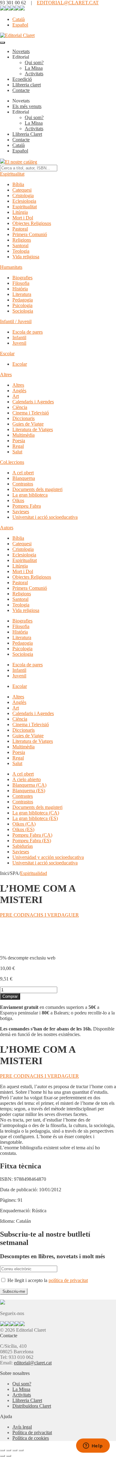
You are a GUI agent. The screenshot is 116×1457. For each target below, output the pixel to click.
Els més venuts (26, 106)
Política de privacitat (32, 1432)
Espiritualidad (33, 873)
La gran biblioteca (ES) (35, 818)
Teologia (20, 251)
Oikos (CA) (24, 823)
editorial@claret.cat (33, 1362)
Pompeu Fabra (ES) (31, 840)
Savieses (20, 511)
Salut (17, 451)
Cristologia (23, 195)
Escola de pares (27, 332)
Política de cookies (30, 1438)
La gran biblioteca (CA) (35, 812)
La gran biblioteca (30, 494)
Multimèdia (23, 435)
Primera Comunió (29, 234)
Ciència (19, 407)
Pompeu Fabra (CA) (32, 835)
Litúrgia (20, 212)
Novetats (21, 51)
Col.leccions (12, 462)
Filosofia (20, 283)
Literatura (21, 294)
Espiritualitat (12, 174)
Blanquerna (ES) (28, 790)
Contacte (21, 90)
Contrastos (22, 483)
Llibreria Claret (27, 134)
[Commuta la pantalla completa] (8, 1450)
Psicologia (22, 305)
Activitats (34, 73)
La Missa (34, 68)
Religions (21, 240)
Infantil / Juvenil (16, 321)
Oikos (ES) (23, 829)
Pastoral (20, 228)
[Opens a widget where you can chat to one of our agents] (93, 1446)
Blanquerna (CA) (29, 785)
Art (15, 396)
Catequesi (22, 190)
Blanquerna (23, 478)
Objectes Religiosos (31, 223)
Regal (18, 446)
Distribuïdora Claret (31, 1406)
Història (20, 288)
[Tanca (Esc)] (21, 1450)
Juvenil (19, 343)
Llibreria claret (26, 84)
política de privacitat (68, 1280)
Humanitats (11, 267)
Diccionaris (23, 418)
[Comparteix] (14, 1450)
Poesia (18, 440)
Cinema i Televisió (30, 412)
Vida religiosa (25, 256)
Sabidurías (22, 846)
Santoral (20, 245)
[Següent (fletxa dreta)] (8, 1456)
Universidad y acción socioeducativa (48, 857)
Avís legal (22, 1427)
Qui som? (34, 62)
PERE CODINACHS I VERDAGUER (39, 915)
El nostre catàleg (21, 161)
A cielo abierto (26, 779)
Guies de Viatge (28, 424)
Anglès (19, 390)
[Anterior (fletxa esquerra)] (2, 1456)
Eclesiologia (24, 201)
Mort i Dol (22, 217)
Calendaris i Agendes (33, 401)
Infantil (19, 337)
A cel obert (23, 472)
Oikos (18, 500)
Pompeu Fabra (26, 506)
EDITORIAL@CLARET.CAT (68, 2)
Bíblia (18, 184)
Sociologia (22, 311)
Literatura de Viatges (32, 429)
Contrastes (22, 796)
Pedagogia (22, 299)
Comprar (10, 996)
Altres (6, 374)
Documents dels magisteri (37, 489)
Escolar (7, 353)
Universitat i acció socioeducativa (45, 517)
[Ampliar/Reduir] (2, 1450)
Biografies (22, 277)
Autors (6, 527)
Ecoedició (22, 79)
